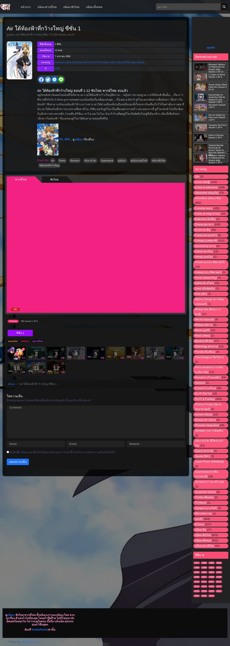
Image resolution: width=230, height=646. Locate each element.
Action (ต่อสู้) (202, 182)
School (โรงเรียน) (205, 388)
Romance (74, 160)
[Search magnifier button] (224, 6)
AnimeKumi (39, 629)
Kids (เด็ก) (201, 293)
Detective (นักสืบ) (205, 219)
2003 (204, 572)
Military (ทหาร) (204, 324)
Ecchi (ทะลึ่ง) (202, 229)
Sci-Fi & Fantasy (100, 62)
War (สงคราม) (203, 513)
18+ (197, 176)
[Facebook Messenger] (54, 80)
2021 (219, 591)
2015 (204, 586)
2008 (211, 577)
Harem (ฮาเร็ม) (204, 251)
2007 (204, 577)
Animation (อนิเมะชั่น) (65, 62)
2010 (196, 581)
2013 (218, 581)
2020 (211, 591)
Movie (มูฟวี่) (202, 330)
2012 (211, 581)
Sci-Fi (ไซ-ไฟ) (203, 393)
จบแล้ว (113, 62)
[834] (20, 333)
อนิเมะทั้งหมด (137, 62)
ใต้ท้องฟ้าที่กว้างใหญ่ (49, 165)
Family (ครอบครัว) (206, 235)
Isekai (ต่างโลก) (204, 283)
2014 (196, 586)
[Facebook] (41, 80)
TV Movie (200, 502)
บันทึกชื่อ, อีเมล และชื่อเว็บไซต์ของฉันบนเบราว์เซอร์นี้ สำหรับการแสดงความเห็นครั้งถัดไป (62, 452)
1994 (204, 563)
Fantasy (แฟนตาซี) (206, 240)
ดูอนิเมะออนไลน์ (139, 160)
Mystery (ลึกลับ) (204, 341)
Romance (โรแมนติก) (208, 377)
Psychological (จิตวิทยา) (209, 357)
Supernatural (107, 160)
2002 (196, 572)
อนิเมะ (79, 139)
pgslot (211, 47)
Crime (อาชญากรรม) (207, 213)
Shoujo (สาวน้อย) (205, 419)
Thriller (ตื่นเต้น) (204, 497)
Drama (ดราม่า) (84, 62)
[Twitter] (48, 80)
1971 (196, 563)
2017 (219, 586)
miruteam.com (29, 641)
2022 (196, 596)
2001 (219, 567)
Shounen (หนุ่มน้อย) (207, 425)
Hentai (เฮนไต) (204, 256)
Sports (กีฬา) (202, 456)
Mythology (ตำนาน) (206, 346)
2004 (211, 572)
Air (61, 139)
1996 (219, 563)
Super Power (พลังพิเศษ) (209, 461)
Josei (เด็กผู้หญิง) (205, 288)
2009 (219, 577)
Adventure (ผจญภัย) (206, 192)
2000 (211, 567)
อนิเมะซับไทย (123, 62)
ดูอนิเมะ (122, 160)
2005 (57, 68)
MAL (68, 139)
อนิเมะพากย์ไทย (204, 545)
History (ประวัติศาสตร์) (208, 272)
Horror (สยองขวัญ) (206, 277)
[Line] (61, 80)
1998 (196, 567)
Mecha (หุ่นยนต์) (204, 319)
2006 (196, 577)
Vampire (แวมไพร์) (206, 508)
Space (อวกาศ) (204, 450)
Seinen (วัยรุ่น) (203, 414)
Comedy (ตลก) (203, 208)
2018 (196, 591)
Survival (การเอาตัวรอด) (209, 481)
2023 (204, 596)
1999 (204, 567)
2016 (211, 586)
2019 (204, 591)
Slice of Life (90, 160)
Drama (62, 160)
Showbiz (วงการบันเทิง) (209, 430)
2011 (204, 581)
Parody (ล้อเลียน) (205, 351)
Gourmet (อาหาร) (205, 246)
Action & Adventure (206, 187)
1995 (211, 563)
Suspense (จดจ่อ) (205, 492)
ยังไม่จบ (199, 524)
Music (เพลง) (202, 335)
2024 (211, 596)
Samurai (200, 382)
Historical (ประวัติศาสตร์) (210, 262)
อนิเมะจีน (200, 529)
